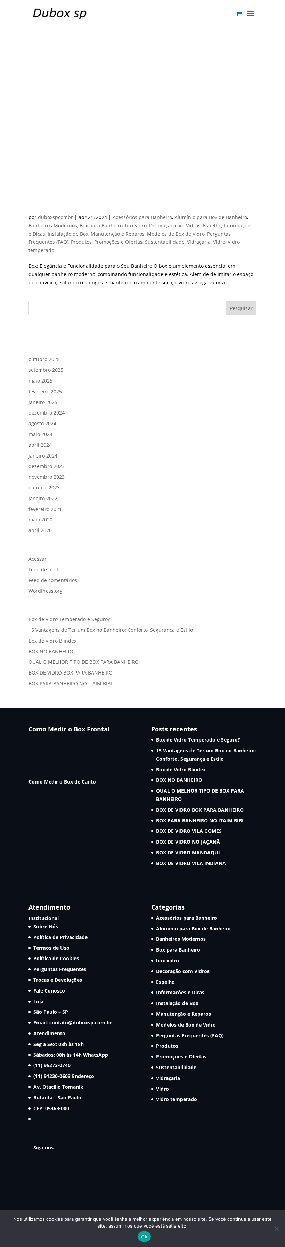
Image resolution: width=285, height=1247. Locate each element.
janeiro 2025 (42, 402)
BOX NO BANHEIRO (50, 651)
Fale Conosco (49, 990)
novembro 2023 (46, 477)
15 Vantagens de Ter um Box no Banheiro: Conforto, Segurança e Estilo (110, 630)
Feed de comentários (52, 580)
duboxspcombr (55, 217)
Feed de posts (44, 569)
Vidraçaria (199, 241)
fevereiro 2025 (45, 391)
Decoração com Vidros (175, 225)
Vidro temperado (176, 1099)
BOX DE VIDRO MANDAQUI (188, 852)
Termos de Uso (51, 948)
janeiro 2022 (42, 498)
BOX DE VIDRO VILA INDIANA (191, 863)
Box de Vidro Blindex (52, 640)
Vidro (219, 241)
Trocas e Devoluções (57, 980)
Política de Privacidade (60, 937)
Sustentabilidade (165, 241)
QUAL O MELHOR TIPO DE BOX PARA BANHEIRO (83, 662)
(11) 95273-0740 (52, 1065)
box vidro (136, 225)
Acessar (37, 558)
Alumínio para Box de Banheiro (210, 217)
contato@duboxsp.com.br (80, 1022)
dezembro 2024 (46, 412)
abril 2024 (40, 445)
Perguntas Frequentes (59, 969)
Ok (144, 1236)
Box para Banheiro (101, 225)
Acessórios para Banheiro (142, 217)
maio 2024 (40, 434)
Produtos (81, 241)
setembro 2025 (45, 370)
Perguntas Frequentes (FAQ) (190, 1035)
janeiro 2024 (42, 455)
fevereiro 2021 (45, 509)
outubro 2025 (44, 359)
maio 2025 (40, 380)
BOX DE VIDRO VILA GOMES (189, 831)
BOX (37, 205)
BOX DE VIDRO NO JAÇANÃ (188, 841)
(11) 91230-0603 (52, 1076)
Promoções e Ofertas (118, 241)
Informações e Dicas (180, 992)
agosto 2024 (42, 423)
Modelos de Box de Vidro (176, 234)
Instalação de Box (68, 234)
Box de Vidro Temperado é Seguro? (69, 619)
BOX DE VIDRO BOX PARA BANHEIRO (70, 672)
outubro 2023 (44, 487)
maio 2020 (40, 519)
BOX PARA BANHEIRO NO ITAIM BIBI (70, 683)
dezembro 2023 (46, 466)
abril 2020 (40, 530)
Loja (38, 1001)
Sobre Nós (45, 926)
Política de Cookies (56, 958)
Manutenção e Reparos (118, 234)
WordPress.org (45, 590)
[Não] (276, 1228)
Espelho (212, 225)
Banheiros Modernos (52, 225)
